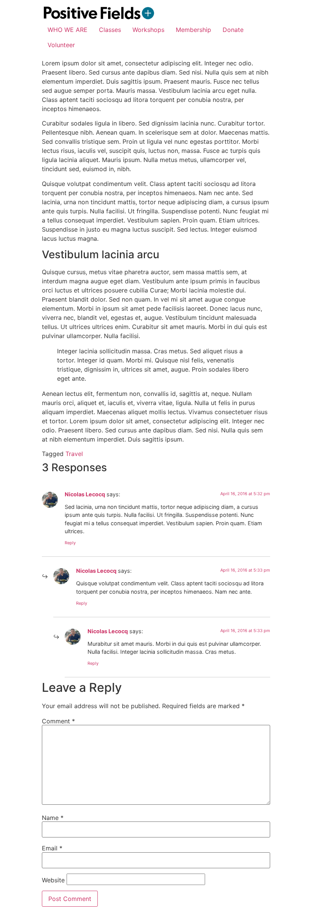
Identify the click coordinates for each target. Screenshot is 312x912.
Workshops (148, 29)
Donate (233, 29)
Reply (70, 542)
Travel (74, 454)
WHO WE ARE (68, 29)
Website (53, 880)
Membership (193, 29)
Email (52, 848)
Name (53, 818)
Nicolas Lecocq (85, 494)
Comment (58, 721)
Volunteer (61, 45)
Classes (110, 29)
